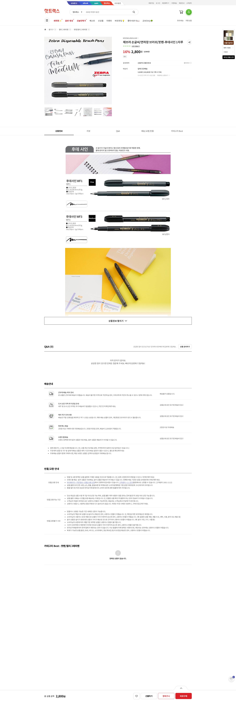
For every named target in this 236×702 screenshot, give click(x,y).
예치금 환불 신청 (229, 57)
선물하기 (149, 696)
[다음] (112, 71)
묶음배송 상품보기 (162, 75)
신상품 (100, 20)
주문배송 (174, 3)
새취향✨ (57, 20)
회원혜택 (165, 3)
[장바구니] (181, 12)
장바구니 (166, 696)
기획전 (226, 52)
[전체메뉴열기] (47, 20)
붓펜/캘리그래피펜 (80, 29)
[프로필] (189, 12)
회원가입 (151, 3)
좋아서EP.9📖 (134, 20)
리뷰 (88, 130)
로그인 (158, 3)
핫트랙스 (76, 12)
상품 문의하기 (185, 346)
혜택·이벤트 (227, 48)
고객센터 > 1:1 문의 (126, 482)
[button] (189, 42)
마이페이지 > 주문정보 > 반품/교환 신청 (81, 482)
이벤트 (109, 20)
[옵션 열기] (181, 688)
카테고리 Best (177, 130)
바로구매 (183, 696)
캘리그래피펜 (63, 29)
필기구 (51, 29)
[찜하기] (136, 696)
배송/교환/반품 (147, 130)
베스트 (92, 20)
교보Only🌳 (147, 20)
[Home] (45, 29)
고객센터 (189, 3)
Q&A (118, 130)
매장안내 (181, 3)
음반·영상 (69, 20)
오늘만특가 (81, 20)
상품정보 (59, 130)
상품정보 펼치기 (116, 320)
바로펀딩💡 (120, 20)
